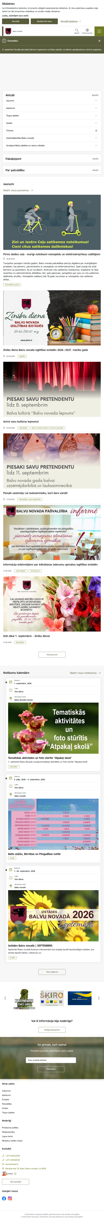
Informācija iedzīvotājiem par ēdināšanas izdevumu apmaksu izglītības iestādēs (50, 564)
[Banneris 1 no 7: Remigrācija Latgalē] (80, 998)
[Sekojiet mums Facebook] (4, 1198)
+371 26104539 (12, 1160)
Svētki (12, 858)
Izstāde (12, 958)
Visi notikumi (52, 972)
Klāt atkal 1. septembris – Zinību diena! (26, 636)
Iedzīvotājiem (21, 571)
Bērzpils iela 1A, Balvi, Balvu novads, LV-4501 (25, 1168)
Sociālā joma (35, 571)
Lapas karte (7, 1136)
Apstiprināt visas (44, 21)
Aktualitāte (23, 428)
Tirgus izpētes (8, 1112)
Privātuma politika (10, 1127)
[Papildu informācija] (15, 1174)
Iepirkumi (6, 1095)
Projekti (5, 1099)
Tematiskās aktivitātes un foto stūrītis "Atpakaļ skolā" (40, 758)
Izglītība (22, 356)
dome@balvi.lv (11, 1164)
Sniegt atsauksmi (52, 1029)
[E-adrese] (7, 1173)
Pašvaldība (7, 1104)
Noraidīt (15, 21)
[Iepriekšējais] (5, 998)
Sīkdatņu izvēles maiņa (12, 1140)
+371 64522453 (12, 1155)
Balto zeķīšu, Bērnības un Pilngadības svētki (34, 854)
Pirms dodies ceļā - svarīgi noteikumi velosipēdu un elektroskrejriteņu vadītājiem (51, 254)
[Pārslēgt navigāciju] (99, 31)
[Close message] (99, 41)
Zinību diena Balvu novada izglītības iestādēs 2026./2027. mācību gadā (45, 350)
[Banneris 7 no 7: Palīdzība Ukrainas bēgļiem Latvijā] (52, 998)
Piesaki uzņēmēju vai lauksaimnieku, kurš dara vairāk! (35, 493)
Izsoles (5, 1108)
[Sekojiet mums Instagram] (10, 1198)
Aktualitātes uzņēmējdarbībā (29, 499)
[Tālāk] (99, 998)
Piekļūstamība (8, 1132)
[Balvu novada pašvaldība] (13, 31)
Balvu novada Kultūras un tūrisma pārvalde (47, 428)
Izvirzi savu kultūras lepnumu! (21, 421)
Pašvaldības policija (12, 285)
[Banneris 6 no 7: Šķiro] (24, 998)
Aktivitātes (14, 767)
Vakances (6, 1091)
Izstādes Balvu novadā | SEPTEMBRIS (30, 945)
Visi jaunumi (52, 654)
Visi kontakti (15, 1181)
